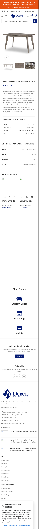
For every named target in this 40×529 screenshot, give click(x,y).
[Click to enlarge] (7, 56)
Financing (19, 318)
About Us (4, 498)
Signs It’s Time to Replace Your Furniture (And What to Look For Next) (23, 441)
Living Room (5, 460)
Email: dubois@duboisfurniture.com (14, 423)
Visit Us (19, 333)
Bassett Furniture (7, 203)
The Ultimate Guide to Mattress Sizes (23, 431)
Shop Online (19, 289)
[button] (5, 44)
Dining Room (5, 467)
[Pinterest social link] (34, 132)
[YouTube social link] (7, 11)
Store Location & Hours (9, 408)
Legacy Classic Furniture (26, 128)
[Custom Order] (19, 298)
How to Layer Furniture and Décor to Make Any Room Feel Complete (23, 450)
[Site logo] (17, 16)
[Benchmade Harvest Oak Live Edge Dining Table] (28, 184)
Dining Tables (30, 125)
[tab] (12, 141)
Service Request (6, 495)
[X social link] (5, 11)
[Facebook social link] (2, 11)
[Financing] (19, 313)
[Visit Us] (19, 328)
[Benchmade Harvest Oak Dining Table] (10, 184)
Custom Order (19, 303)
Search (35, 21)
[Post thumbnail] (4, 433)
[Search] (28, 16)
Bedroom (4, 463)
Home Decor (5, 477)
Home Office (5, 473)
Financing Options (7, 491)
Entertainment (5, 470)
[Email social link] (31, 132)
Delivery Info (5, 488)
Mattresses (5, 480)
